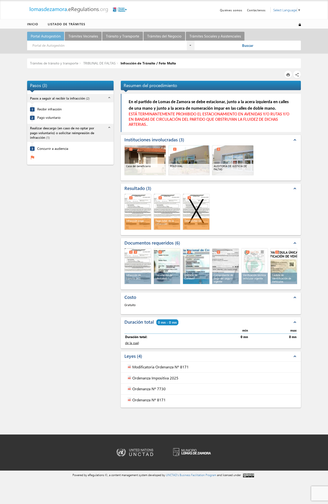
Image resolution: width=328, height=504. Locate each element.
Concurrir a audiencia (52, 148)
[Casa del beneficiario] (145, 160)
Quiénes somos (231, 10)
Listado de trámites (66, 24)
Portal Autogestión (46, 36)
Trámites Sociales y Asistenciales (215, 36)
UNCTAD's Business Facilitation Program (191, 475)
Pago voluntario (49, 117)
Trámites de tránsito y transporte (54, 63)
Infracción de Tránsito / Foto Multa (148, 63)
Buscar (247, 45)
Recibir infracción (49, 109)
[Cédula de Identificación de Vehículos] (283, 266)
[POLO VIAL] (189, 160)
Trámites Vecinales (83, 36)
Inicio (32, 24)
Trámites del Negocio (164, 36)
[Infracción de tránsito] (137, 266)
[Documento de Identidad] (167, 266)
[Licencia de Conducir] (196, 266)
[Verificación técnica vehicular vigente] (254, 266)
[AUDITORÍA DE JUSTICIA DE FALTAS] (233, 160)
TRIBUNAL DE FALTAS (98, 63)
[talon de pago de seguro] (225, 266)
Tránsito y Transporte (122, 36)
